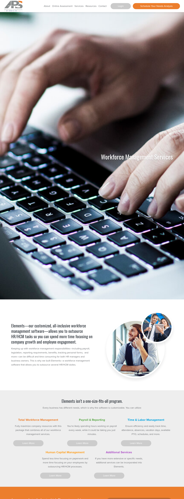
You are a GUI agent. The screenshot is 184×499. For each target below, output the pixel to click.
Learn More (28, 443)
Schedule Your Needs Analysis (156, 6)
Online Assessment (62, 6)
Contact (102, 6)
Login (121, 6)
